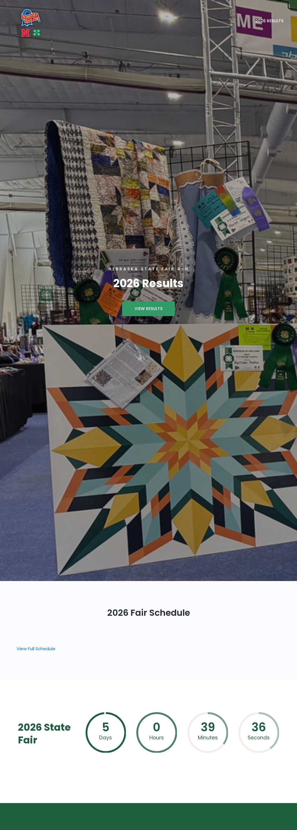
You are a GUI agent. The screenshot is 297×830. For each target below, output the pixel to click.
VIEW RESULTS (148, 309)
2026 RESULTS (269, 21)
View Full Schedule (36, 649)
